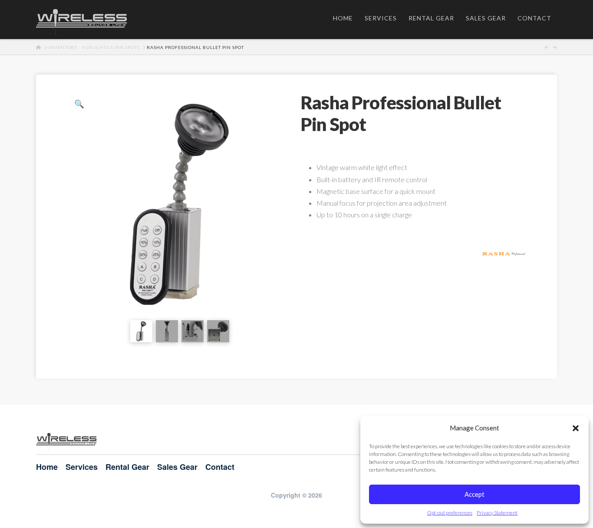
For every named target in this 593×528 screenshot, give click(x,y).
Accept (474, 494)
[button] (575, 428)
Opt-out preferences (449, 512)
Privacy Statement (497, 512)
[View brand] (504, 253)
